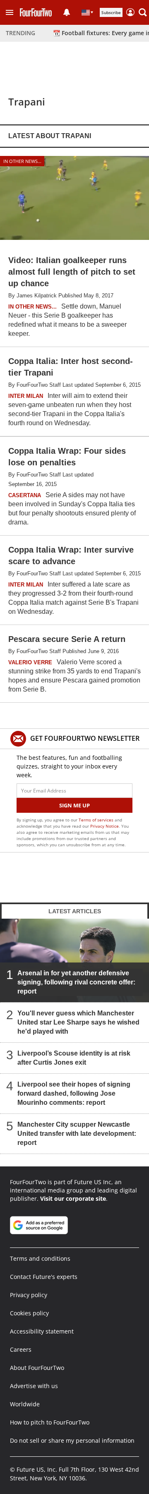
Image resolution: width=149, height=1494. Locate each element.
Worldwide (25, 1404)
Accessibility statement (42, 1331)
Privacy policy (28, 1295)
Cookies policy (29, 1313)
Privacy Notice (104, 826)
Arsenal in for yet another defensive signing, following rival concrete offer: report (76, 982)
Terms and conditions (40, 1258)
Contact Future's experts (43, 1277)
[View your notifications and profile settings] (66, 12)
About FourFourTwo (37, 1368)
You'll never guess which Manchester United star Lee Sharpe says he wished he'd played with (78, 1022)
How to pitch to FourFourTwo (49, 1422)
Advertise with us (34, 1386)
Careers (20, 1349)
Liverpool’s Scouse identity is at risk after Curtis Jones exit (73, 1058)
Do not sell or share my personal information (72, 1440)
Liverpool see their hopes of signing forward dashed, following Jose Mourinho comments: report (73, 1093)
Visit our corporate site (73, 1198)
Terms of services (97, 820)
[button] (9, 12)
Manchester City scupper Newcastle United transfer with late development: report (76, 1133)
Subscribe (111, 12)
